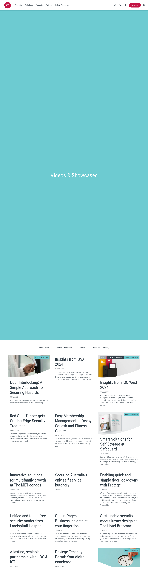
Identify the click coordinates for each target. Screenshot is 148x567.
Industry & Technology (101, 347)
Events (82, 347)
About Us (18, 5)
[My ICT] (126, 5)
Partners (49, 5)
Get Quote (135, 5)
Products (39, 5)
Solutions (29, 5)
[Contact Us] (120, 5)
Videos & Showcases (64, 347)
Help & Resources (62, 5)
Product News (44, 347)
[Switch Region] (115, 5)
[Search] (144, 5)
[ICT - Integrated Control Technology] (7, 5)
